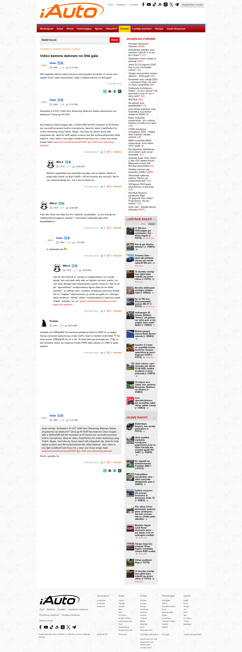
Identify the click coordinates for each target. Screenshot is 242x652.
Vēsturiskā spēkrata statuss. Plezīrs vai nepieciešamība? (139, 178)
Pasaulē (122, 603)
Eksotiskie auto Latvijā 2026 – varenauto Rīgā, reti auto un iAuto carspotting (142, 82)
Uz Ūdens (123, 615)
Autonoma (101, 606)
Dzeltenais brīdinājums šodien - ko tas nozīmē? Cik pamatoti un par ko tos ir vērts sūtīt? (142, 92)
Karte (142, 627)
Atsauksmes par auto (148, 639)
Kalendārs (188, 624)
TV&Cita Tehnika (168, 621)
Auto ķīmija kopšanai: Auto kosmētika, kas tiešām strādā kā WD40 (142, 112)
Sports (187, 595)
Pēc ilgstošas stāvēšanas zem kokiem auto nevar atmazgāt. (141, 152)
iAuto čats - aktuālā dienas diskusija (142, 208)
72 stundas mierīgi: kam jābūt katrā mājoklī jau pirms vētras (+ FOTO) (145, 275)
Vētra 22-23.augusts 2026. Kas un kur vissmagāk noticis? (142, 67)
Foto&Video (166, 618)
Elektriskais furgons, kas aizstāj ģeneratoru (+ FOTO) (145, 427)
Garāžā (143, 615)
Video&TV (102, 634)
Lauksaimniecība (125, 621)
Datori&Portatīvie (168, 606)
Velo (120, 612)
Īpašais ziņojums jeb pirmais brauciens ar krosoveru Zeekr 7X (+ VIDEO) (145, 495)
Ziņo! (110, 4)
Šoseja (186, 606)
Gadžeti (76, 49)
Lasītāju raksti (145, 648)
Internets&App (167, 612)
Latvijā (121, 600)
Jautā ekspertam (193, 634)
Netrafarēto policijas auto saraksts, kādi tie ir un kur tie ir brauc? (141, 52)
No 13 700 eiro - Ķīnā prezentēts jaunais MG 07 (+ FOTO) (143, 303)
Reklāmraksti (124, 627)
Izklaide (122, 606)
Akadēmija (144, 609)
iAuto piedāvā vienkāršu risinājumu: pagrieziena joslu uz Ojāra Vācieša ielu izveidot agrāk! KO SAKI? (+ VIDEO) (145, 446)
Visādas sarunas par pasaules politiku (140, 170)
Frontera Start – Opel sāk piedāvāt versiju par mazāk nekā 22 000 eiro (145, 259)
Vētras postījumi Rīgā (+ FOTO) (143, 561)
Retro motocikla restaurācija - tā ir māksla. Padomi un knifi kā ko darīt (142, 121)
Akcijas (166, 634)
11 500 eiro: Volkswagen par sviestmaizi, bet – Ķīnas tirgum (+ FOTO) (144, 233)
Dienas (143, 224)
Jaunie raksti (137, 417)
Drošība (143, 600)
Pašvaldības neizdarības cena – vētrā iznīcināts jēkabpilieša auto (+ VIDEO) (145, 479)
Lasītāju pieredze (149, 634)
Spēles (164, 615)
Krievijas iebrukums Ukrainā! (138, 45)
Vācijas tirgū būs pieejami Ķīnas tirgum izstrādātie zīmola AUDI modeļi (145, 549)
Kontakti (134, 4)
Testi (120, 624)
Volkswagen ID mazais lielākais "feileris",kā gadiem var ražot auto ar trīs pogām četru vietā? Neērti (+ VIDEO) (145, 318)
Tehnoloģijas (168, 595)
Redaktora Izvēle (125, 630)
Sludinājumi (103, 595)
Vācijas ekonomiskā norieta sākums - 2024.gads (142, 74)
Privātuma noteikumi (49, 615)
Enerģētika (166, 600)
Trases (186, 621)
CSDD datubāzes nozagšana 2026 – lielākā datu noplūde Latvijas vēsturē (141, 133)
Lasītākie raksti (139, 219)
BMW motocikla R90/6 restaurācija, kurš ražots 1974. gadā (140, 143)
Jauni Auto (101, 603)
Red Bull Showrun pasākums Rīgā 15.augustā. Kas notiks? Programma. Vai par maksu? (140, 198)
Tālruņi (164, 603)
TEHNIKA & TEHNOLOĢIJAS (55, 49)
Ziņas (121, 595)
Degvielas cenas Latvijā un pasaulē (142, 59)
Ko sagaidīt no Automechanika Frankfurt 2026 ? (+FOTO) (143, 465)
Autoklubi (143, 624)
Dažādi (164, 627)
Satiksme (144, 612)
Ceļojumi (143, 618)
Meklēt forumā (49, 40)
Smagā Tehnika (125, 618)
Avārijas (143, 603)
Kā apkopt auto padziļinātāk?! (137, 104)
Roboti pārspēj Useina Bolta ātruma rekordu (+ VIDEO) (145, 335)
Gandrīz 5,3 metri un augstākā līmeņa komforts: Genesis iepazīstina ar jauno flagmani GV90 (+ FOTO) (145, 351)
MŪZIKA (135, 99)
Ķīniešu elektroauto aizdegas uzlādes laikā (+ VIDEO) (145, 290)
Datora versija (46, 621)
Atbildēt (117, 152)
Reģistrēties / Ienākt (192, 4)
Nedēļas (152, 224)
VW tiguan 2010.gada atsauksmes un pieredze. (141, 187)
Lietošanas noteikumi (78, 609)
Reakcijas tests (146, 630)
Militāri (142, 621)
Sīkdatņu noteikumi (71, 615)
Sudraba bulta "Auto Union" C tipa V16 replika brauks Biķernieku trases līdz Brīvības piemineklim (142, 162)
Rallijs (186, 600)
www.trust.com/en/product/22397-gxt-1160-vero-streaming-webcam (77, 451)
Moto (120, 609)
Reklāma (121, 4)
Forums (123, 634)
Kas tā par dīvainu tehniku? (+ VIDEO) (145, 246)
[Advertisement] (121, 384)
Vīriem (143, 595)
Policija (143, 606)
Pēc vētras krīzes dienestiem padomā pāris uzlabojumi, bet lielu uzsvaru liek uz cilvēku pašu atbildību (145, 512)
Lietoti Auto (101, 600)
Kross (186, 603)
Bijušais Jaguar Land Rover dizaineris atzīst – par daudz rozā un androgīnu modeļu (144, 531)
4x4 (185, 609)
